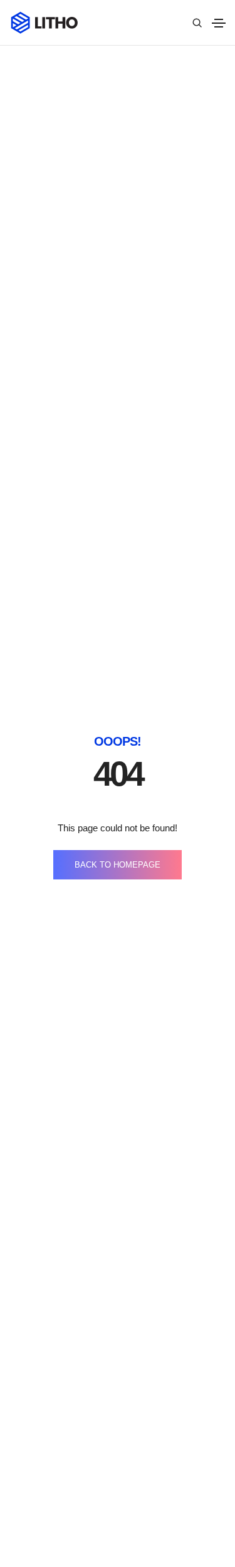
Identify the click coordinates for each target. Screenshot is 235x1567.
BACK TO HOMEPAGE (117, 864)
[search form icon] (195, 23)
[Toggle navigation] (219, 23)
